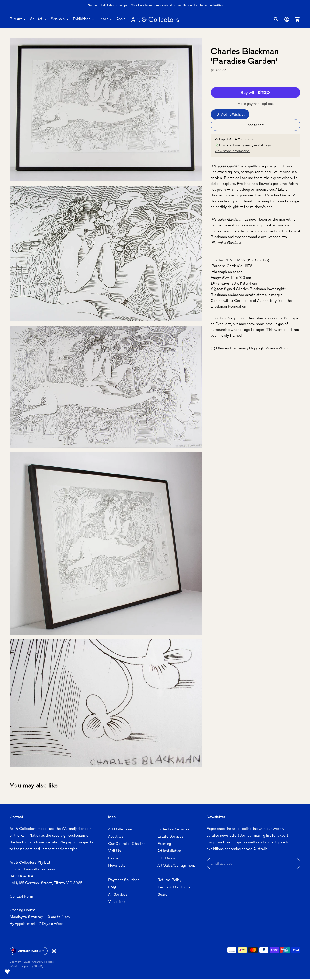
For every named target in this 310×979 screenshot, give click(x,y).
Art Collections (120, 829)
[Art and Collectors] (155, 19)
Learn (103, 19)
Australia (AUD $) (29, 951)
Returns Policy (169, 880)
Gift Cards (166, 858)
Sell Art (36, 19)
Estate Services (170, 837)
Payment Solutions (123, 880)
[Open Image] (106, 109)
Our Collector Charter (126, 844)
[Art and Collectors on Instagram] (54, 950)
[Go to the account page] (286, 19)
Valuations (116, 902)
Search (163, 895)
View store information (232, 151)
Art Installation (169, 851)
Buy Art (16, 19)
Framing (164, 844)
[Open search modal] (276, 19)
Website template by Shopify (26, 966)
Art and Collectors (43, 962)
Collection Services (173, 829)
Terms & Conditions (173, 887)
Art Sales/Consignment (176, 866)
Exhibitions (81, 19)
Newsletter (117, 866)
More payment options (255, 104)
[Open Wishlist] (7, 972)
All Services (117, 895)
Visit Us (114, 851)
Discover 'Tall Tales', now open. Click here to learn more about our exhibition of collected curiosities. (155, 5)
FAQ (112, 887)
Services (58, 19)
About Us (124, 19)
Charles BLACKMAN (228, 260)
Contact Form (21, 897)
